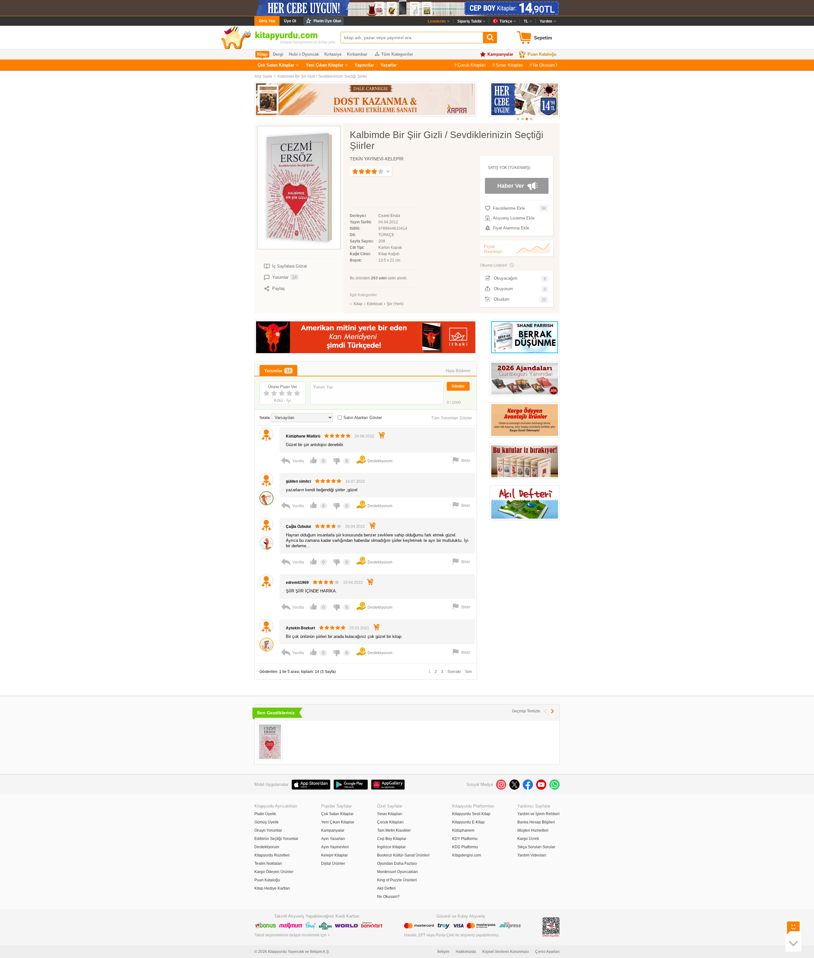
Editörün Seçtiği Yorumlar (276, 838)
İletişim (443, 951)
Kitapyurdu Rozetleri (272, 855)
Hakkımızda (466, 951)
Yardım (546, 21)
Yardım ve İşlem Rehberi (538, 814)
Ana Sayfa (263, 76)
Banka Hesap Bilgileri (536, 822)
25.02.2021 (359, 628)
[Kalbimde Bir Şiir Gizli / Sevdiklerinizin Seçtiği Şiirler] (270, 742)
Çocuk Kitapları (472, 65)
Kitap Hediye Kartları (272, 888)
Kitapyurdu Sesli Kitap (471, 814)
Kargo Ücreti (528, 838)
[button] (518, 119)
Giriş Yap (267, 21)
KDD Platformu (465, 847)
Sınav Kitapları (509, 65)
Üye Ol (290, 21)
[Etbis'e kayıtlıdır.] (551, 927)
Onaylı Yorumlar (268, 830)
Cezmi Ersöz (389, 215)
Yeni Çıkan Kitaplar (324, 65)
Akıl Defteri (386, 888)
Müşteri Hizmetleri (532, 830)
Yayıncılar (364, 65)
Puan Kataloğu (542, 54)
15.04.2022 (353, 582)
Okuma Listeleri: (494, 265)
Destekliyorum (266, 847)
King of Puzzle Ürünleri (397, 880)
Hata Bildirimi (458, 370)
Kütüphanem (463, 830)
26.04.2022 (355, 526)
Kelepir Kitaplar (334, 855)
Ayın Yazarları (333, 838)
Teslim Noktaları (268, 863)
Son (468, 671)
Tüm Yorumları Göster (451, 418)
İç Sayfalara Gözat (289, 266)
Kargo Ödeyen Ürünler (273, 872)
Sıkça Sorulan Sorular (536, 847)
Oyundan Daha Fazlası (397, 863)
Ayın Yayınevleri (335, 847)
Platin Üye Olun (327, 21)
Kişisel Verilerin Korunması (505, 951)
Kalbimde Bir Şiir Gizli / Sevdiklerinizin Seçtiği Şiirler (322, 76)
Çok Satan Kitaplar (276, 65)
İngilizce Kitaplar (391, 847)
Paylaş (278, 288)
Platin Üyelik (265, 814)
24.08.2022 (364, 436)
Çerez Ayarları (547, 951)
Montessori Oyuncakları (397, 872)
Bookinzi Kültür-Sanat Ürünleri (403, 855)
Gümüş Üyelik (266, 822)
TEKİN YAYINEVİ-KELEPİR (377, 158)
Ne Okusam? (545, 65)
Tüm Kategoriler (397, 54)
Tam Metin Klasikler (394, 830)
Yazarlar (389, 65)
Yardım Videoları (531, 855)
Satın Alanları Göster (362, 417)
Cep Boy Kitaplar (391, 838)
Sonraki (454, 671)
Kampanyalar (500, 54)
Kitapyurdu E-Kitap (468, 822)
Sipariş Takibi (469, 21)
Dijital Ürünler (333, 863)
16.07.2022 (355, 481)
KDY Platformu (465, 838)
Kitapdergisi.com (466, 855)
